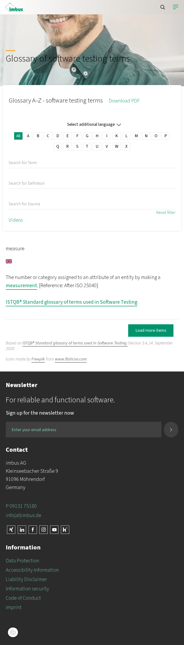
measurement (21, 285)
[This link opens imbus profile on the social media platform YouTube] (54, 529)
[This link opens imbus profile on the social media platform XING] (11, 529)
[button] (162, 7)
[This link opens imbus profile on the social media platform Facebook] (33, 529)
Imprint (14, 607)
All (18, 136)
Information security (27, 589)
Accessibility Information (32, 570)
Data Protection (22, 561)
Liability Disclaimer (26, 579)
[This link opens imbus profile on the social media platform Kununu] (65, 529)
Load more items (150, 330)
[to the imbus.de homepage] (14, 7)
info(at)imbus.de (23, 515)
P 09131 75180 (21, 506)
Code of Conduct (23, 598)
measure (15, 248)
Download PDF (124, 101)
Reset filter (165, 213)
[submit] (171, 429)
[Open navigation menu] (175, 7)
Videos (16, 220)
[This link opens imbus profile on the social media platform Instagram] (43, 529)
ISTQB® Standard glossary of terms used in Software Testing (71, 302)
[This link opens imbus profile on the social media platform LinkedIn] (22, 529)
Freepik (38, 359)
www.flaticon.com (71, 359)
